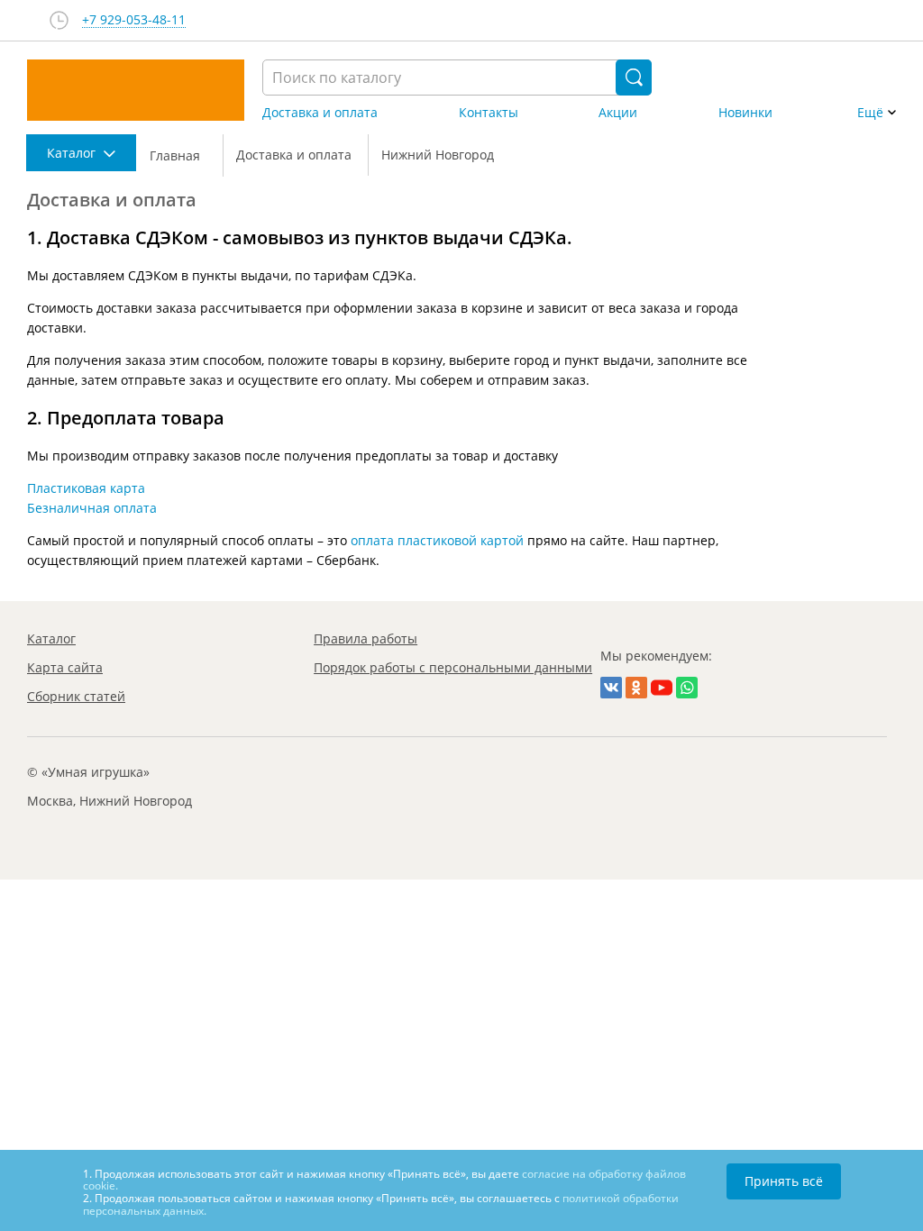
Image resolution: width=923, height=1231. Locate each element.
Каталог (51, 638)
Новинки (745, 112)
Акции (618, 112)
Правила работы (365, 638)
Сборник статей (76, 696)
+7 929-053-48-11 (134, 20)
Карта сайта (65, 667)
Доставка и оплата (320, 112)
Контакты (488, 112)
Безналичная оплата (92, 507)
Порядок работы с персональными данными (453, 667)
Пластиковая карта (86, 488)
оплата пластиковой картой (437, 540)
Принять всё (784, 1181)
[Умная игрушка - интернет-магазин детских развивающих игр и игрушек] (135, 90)
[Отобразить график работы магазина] (59, 20)
